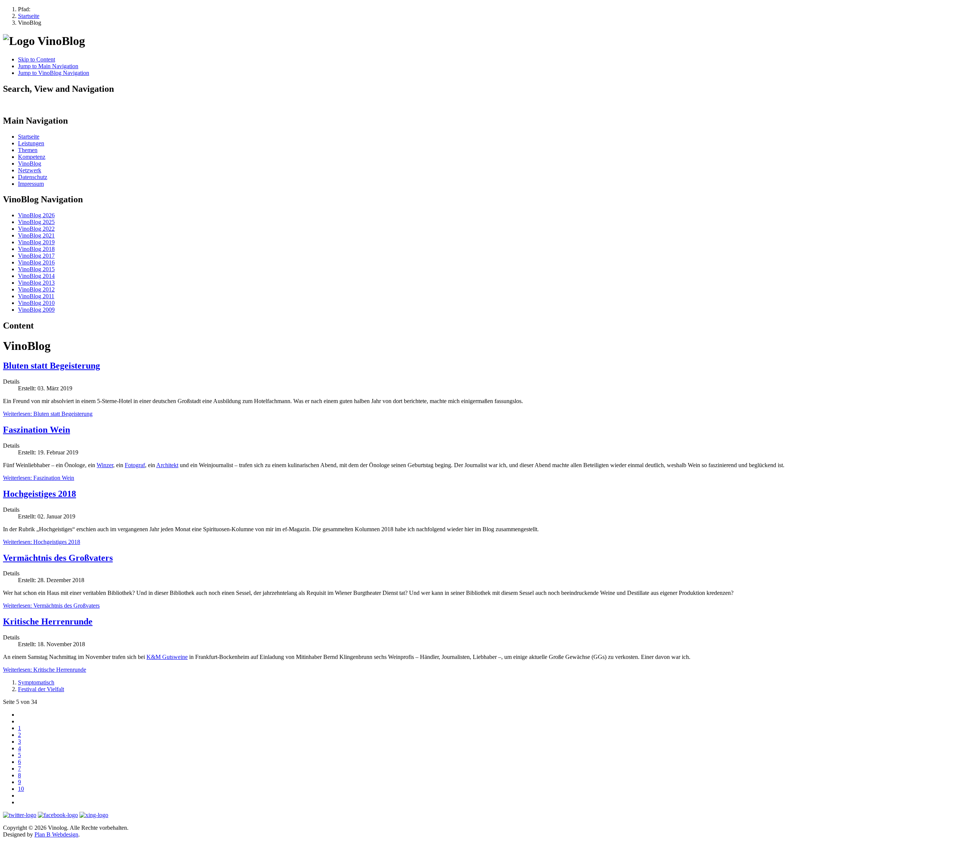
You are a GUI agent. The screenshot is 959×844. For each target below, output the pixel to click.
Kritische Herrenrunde (48, 621)
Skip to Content (36, 59)
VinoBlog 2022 (36, 229)
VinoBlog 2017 (36, 255)
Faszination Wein (36, 430)
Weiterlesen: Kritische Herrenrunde (44, 669)
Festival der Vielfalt (41, 689)
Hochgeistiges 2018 (39, 494)
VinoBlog (29, 163)
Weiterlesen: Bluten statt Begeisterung (48, 414)
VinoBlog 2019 (36, 242)
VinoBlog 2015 (36, 269)
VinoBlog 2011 (36, 296)
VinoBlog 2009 (36, 309)
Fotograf (135, 465)
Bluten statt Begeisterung (51, 365)
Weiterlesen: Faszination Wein (38, 478)
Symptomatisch (36, 682)
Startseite (28, 136)
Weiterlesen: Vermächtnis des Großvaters (51, 605)
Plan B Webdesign (56, 834)
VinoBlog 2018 (36, 249)
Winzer (105, 465)
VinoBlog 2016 (36, 262)
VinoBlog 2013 (36, 282)
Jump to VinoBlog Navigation (53, 73)
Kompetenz (31, 157)
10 (21, 789)
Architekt (167, 465)
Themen (27, 150)
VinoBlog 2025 (36, 222)
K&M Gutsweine (167, 657)
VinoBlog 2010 (36, 303)
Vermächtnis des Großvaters (58, 558)
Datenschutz (32, 177)
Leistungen (31, 143)
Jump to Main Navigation (48, 66)
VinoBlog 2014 (36, 276)
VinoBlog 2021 (36, 235)
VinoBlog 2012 (36, 289)
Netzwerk (29, 170)
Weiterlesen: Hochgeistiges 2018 (41, 542)
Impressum (31, 184)
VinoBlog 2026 (36, 215)
